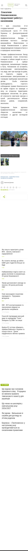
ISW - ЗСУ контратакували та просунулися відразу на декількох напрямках (13, 307)
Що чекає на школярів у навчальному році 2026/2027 (12, 406)
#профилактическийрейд (7, 178)
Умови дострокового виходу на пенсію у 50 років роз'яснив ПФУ (14, 285)
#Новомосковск (4, 177)
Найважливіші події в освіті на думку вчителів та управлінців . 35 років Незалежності (14, 274)
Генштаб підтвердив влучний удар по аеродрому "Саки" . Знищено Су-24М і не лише (13, 318)
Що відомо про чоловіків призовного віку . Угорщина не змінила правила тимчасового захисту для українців (14, 394)
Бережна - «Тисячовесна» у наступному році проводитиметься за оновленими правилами (13, 426)
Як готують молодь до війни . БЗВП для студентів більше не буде (13, 263)
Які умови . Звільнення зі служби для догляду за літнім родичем (12, 415)
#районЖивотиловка (14, 177)
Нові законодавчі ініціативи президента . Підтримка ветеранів (12, 296)
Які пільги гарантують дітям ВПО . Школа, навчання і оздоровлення (13, 252)
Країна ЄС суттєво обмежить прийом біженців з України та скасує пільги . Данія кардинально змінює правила (13, 330)
